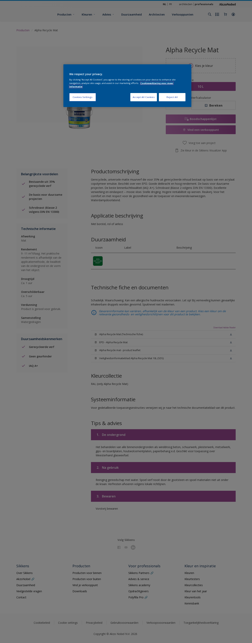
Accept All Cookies (144, 97)
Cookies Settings (83, 97)
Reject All (172, 97)
